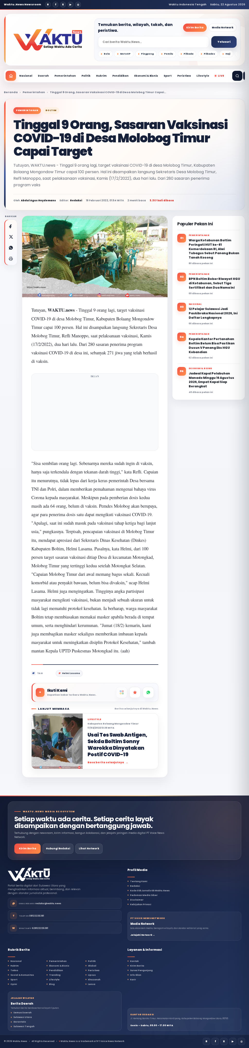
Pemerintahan (65, 76)
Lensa (91, 984)
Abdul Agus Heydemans (38, 200)
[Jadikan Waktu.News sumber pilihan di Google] (135, 692)
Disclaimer (136, 899)
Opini (13, 984)
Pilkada (188, 53)
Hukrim (101, 76)
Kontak (134, 961)
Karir (133, 979)
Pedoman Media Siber (144, 895)
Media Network (222, 27)
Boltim (50, 110)
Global (92, 965)
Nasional (25, 76)
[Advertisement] (95, 413)
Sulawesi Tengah (24, 1026)
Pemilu (168, 53)
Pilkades (209, 53)
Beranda (11, 92)
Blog (52, 984)
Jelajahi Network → (142, 935)
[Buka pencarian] (237, 76)
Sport (168, 76)
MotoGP (125, 53)
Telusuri (224, 42)
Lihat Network (89, 848)
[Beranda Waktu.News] (47, 40)
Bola (107, 53)
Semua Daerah (22, 1012)
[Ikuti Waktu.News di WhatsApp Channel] (148, 692)
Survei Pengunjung (141, 970)
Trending (55, 975)
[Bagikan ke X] (11, 237)
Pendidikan (120, 76)
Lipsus (92, 975)
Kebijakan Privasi (140, 904)
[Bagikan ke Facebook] (11, 226)
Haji (227, 53)
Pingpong (147, 53)
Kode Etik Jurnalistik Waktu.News (150, 890)
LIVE (221, 76)
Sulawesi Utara (22, 1017)
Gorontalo (19, 1021)
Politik (85, 76)
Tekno (14, 970)
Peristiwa (184, 76)
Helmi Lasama (71, 673)
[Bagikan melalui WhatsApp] (11, 248)
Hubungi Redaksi (58, 848)
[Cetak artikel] (11, 259)
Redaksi (135, 886)
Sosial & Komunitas (22, 975)
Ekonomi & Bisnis (146, 76)
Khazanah (94, 979)
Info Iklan (135, 975)
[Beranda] (11, 76)
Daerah (43, 76)
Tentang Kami (138, 881)
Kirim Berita (195, 27)
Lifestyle (202, 76)
